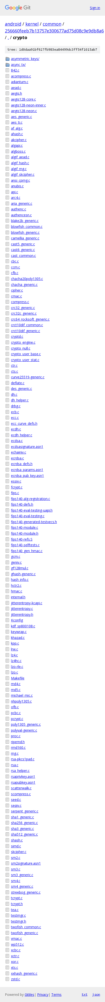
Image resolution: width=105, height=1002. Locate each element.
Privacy (42, 994)
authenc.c (18, 209)
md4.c (16, 683)
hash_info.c (20, 579)
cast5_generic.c (23, 244)
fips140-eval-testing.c (27, 516)
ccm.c (15, 267)
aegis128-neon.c (24, 110)
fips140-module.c (24, 527)
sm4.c (15, 880)
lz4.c (14, 655)
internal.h (18, 597)
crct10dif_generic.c (25, 330)
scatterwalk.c (21, 788)
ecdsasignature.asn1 (27, 446)
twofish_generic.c (24, 932)
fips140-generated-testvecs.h (34, 521)
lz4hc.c (16, 660)
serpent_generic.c (24, 811)
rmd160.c (18, 747)
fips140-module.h (24, 533)
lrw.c (14, 649)
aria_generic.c (21, 203)
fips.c (15, 492)
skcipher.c (18, 851)
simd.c (16, 846)
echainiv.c (18, 452)
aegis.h (16, 93)
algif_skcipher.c (22, 174)
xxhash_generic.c (24, 973)
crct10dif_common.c (27, 325)
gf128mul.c (19, 568)
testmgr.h (18, 921)
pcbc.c (16, 712)
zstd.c (15, 979)
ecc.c (15, 417)
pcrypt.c (17, 718)
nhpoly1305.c (21, 701)
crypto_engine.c (23, 342)
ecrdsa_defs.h (21, 463)
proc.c (16, 736)
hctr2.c (16, 585)
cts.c (14, 371)
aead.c (16, 87)
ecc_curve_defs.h (24, 423)
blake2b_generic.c (25, 220)
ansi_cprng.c (20, 180)
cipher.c (17, 290)
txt (84, 994)
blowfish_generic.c (25, 232)
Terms (56, 994)
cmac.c (16, 296)
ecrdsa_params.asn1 (27, 469)
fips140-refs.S (21, 539)
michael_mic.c (22, 695)
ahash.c (17, 134)
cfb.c (14, 272)
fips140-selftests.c (25, 545)
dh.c (14, 394)
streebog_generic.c (26, 892)
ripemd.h (18, 741)
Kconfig (17, 620)
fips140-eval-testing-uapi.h (31, 510)
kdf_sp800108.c (23, 626)
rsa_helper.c (20, 770)
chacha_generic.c (24, 284)
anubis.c (17, 186)
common (52, 24)
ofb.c (15, 707)
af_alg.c (17, 128)
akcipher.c (19, 139)
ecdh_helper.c (21, 435)
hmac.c (16, 591)
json (96, 994)
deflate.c (17, 383)
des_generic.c (21, 388)
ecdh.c (16, 429)
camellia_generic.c (25, 238)
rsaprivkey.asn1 (23, 776)
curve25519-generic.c (27, 377)
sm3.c (15, 869)
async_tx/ (18, 64)
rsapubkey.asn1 (23, 782)
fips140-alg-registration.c (30, 498)
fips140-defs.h (22, 504)
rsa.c (14, 765)
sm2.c (15, 857)
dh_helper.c (20, 400)
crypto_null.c (20, 348)
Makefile (17, 678)
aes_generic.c (21, 116)
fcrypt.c (16, 487)
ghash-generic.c (23, 574)
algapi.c (17, 145)
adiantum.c (19, 81)
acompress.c (21, 76)
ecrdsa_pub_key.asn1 (27, 475)
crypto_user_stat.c (25, 359)
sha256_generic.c (24, 822)
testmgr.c (18, 915)
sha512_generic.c (24, 834)
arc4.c (15, 197)
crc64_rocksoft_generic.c (30, 319)
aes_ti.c (16, 122)
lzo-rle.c (17, 666)
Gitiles (29, 994)
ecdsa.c (17, 440)
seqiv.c (16, 805)
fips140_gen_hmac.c (26, 550)
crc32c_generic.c (24, 313)
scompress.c (21, 794)
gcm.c (15, 556)
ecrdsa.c (17, 458)
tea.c (15, 909)
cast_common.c (23, 255)
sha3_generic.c (22, 828)
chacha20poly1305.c (27, 278)
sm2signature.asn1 (26, 863)
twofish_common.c (26, 927)
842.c (15, 70)
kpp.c (15, 643)
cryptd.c (17, 336)
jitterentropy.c (22, 608)
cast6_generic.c (23, 249)
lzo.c (14, 672)
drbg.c (16, 406)
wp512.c (17, 944)
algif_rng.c (19, 168)
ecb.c (15, 412)
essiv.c (16, 481)
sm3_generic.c (22, 874)
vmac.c (16, 938)
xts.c (14, 967)
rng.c (15, 753)
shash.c (17, 840)
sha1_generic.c (22, 817)
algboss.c (18, 151)
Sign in (95, 7)
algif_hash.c (20, 163)
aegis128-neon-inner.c (28, 105)
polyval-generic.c (24, 730)
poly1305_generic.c (26, 724)
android (13, 24)
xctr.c (15, 956)
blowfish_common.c (26, 226)
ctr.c (14, 365)
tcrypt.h (17, 903)
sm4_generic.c (22, 886)
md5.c (16, 689)
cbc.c (15, 261)
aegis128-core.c (23, 99)
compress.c (20, 301)
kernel (32, 24)
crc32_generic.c (23, 307)
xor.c (15, 961)
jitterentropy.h (22, 614)
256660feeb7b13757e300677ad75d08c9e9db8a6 (54, 31)
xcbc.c (16, 950)
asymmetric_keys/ (25, 58)
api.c (14, 192)
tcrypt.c (16, 898)
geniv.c (16, 562)
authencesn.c (21, 215)
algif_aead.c (20, 157)
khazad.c (18, 637)
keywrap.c (19, 631)
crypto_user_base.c (26, 354)
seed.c (16, 799)
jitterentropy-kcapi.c (26, 603)
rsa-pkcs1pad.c (22, 759)
